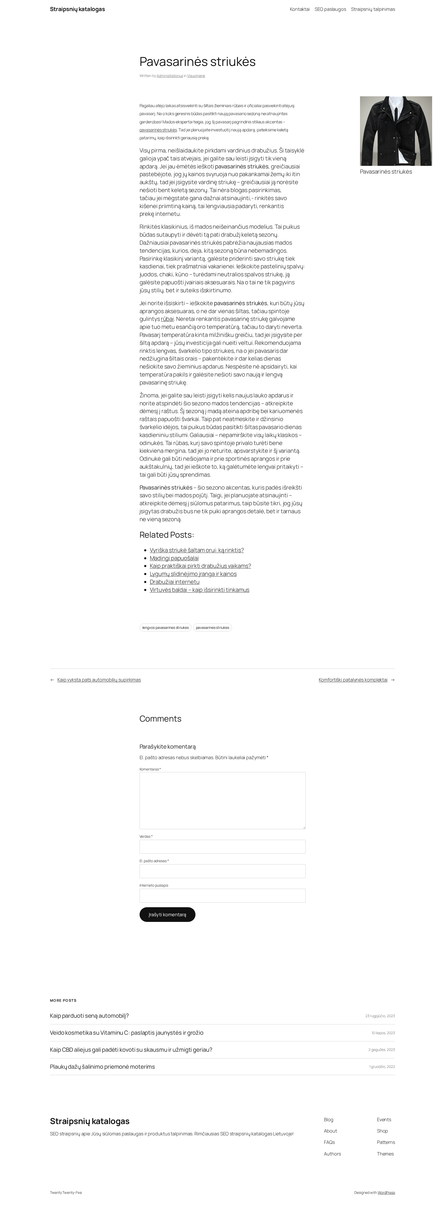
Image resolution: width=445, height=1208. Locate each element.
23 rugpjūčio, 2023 (380, 1015)
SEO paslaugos (330, 9)
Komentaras (150, 769)
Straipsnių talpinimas (373, 9)
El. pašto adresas (154, 860)
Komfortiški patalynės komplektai (353, 679)
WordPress (386, 1192)
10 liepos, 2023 (383, 1032)
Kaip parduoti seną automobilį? (89, 1016)
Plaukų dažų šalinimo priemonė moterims (102, 1067)
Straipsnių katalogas (77, 9)
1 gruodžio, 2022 (382, 1066)
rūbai (167, 319)
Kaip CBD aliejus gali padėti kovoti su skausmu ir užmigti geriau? (131, 1050)
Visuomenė (196, 75)
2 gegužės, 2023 (382, 1049)
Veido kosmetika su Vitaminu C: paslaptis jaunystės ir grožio (126, 1033)
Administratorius (170, 75)
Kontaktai (300, 9)
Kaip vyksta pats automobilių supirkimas (99, 679)
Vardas (146, 836)
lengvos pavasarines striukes (165, 627)
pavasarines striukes (212, 627)
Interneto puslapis (154, 885)
